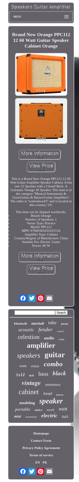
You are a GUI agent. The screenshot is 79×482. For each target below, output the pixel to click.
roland (60, 331)
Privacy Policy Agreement (41, 448)
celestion (29, 336)
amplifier (41, 345)
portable (22, 409)
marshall (37, 323)
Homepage (41, 433)
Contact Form (41, 440)
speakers (28, 355)
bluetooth (20, 323)
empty (35, 366)
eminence (52, 384)
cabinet (29, 392)
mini (17, 416)
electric (49, 415)
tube (52, 322)
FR (45, 462)
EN (37, 462)
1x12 (20, 374)
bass (43, 374)
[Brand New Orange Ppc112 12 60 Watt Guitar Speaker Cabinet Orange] (41, 74)
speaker (51, 401)
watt (63, 409)
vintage (31, 382)
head (47, 394)
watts (23, 366)
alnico (38, 410)
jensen (64, 323)
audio (49, 338)
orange (61, 339)
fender (45, 329)
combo (53, 364)
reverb (50, 410)
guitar (55, 354)
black (59, 373)
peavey (59, 394)
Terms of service (41, 455)
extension (31, 416)
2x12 (65, 416)
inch (31, 375)
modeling (27, 403)
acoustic (26, 329)
